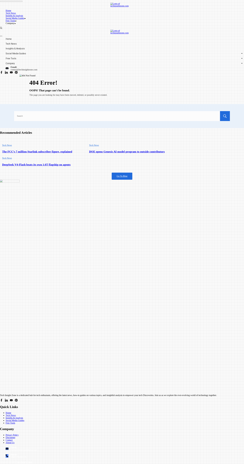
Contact (9, 440)
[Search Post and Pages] (1, 28)
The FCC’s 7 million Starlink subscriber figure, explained (37, 151)
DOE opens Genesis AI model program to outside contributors (127, 151)
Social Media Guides (15, 18)
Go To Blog (122, 176)
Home (8, 10)
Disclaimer (10, 437)
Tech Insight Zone (24, 462)
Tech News (11, 13)
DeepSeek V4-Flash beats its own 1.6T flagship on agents (36, 164)
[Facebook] (1, 72)
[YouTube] (11, 72)
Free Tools (10, 21)
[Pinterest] (16, 72)
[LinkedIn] (6, 72)
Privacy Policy (12, 435)
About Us (10, 442)
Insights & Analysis (14, 15)
